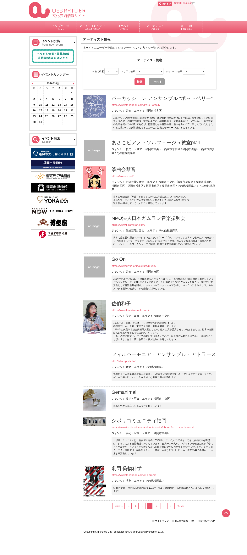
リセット (156, 81)
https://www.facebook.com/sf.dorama (134, 474)
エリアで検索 (128, 71)
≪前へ (118, 506)
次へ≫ (181, 506)
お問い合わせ (208, 520)
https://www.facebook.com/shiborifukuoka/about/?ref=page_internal (153, 427)
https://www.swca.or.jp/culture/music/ (134, 265)
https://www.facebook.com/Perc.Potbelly (136, 104)
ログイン (166, 3)
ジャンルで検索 (174, 71)
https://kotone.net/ (123, 176)
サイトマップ (162, 520)
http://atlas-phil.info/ (123, 361)
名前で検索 (98, 71)
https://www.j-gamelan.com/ (128, 224)
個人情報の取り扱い (185, 520)
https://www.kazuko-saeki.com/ (130, 310)
